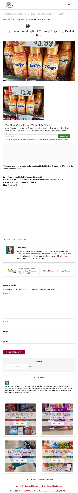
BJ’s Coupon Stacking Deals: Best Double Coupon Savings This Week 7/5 (57, 453)
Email (6, 331)
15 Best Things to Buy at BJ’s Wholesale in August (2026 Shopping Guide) (20, 416)
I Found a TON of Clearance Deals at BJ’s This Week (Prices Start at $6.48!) (20, 453)
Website (6, 341)
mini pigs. (64, 256)
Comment (7, 294)
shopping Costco (64, 254)
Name (6, 321)
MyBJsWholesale (29, 491)
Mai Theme (64, 491)
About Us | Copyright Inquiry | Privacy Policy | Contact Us (39, 486)
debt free (48, 254)
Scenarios (22, 239)
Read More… (30, 392)
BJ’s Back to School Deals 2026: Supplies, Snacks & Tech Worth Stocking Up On (57, 416)
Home (5, 19)
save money (33, 254)
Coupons (14, 239)
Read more (21, 424)
